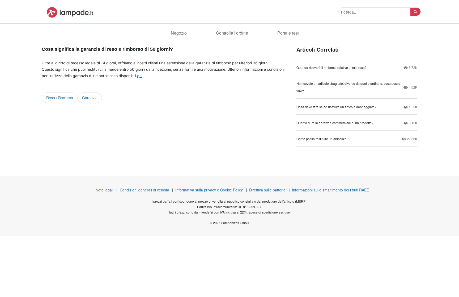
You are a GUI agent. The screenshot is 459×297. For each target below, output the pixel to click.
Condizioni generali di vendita (144, 190)
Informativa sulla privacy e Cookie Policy (209, 190)
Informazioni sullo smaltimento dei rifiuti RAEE (330, 190)
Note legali (104, 190)
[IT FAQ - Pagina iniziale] (68, 11)
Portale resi (288, 33)
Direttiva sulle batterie (267, 190)
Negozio (179, 33)
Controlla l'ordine (232, 33)
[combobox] (374, 12)
